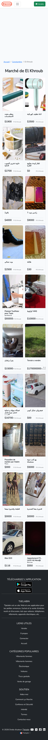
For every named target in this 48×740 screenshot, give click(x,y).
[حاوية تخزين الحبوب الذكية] (13, 143)
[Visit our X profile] (36, 729)
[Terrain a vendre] (35, 340)
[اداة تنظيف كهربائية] (35, 94)
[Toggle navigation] (17, 4)
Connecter (24, 638)
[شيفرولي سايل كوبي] (35, 390)
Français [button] (25, 733)
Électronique (24, 666)
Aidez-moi (24, 694)
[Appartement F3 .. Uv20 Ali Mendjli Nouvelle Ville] (35, 538)
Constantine (17, 61)
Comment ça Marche (24, 699)
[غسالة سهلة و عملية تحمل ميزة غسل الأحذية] (13, 390)
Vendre (24, 628)
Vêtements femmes (24, 656)
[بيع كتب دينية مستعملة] (35, 440)
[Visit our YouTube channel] (32, 729)
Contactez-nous (24, 719)
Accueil (7, 61)
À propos (24, 633)
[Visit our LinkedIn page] (44, 729)
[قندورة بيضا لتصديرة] (35, 489)
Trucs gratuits (24, 676)
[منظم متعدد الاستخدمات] (13, 94)
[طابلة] (35, 242)
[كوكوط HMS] (35, 291)
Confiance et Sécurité (24, 704)
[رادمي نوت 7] (35, 193)
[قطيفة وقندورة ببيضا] (13, 489)
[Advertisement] (24, 34)
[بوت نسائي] (13, 242)
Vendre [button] (41, 4)
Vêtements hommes (24, 661)
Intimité (24, 709)
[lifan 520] (13, 538)
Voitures (24, 671)
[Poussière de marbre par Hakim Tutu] (13, 440)
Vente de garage (24, 681)
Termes (24, 714)
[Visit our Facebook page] (40, 729)
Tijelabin (26, 729)
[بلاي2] (13, 193)
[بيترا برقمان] (13, 340)
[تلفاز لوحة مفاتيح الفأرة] (35, 143)
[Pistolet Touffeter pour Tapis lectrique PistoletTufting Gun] (13, 291)
